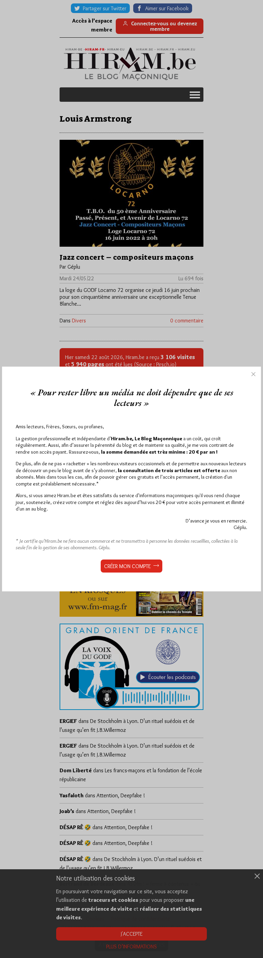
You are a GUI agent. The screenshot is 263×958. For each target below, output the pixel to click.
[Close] (253, 374)
